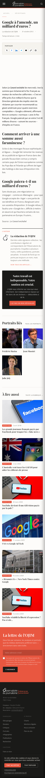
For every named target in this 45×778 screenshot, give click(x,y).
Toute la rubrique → (34, 395)
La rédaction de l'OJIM (10, 31)
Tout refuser (30, 765)
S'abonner (10, 669)
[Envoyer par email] (26, 50)
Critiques (6, 728)
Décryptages (20, 13)
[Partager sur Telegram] (21, 50)
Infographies (7, 734)
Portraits (6, 731)
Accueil (6, 13)
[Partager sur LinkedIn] (16, 50)
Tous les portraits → (34, 324)
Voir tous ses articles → (21, 265)
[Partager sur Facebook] (12, 50)
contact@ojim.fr (17, 710)
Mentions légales (30, 724)
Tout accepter (12, 765)
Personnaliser (10, 770)
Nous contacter (29, 728)
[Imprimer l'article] (36, 50)
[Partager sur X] (7, 50)
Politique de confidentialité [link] (15, 773)
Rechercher (7, 741)
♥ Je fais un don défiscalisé (22, 303)
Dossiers (6, 724)
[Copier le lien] (31, 50)
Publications (7, 738)
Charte (26, 721)
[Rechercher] (41, 4)
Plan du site (28, 731)
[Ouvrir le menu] (4, 4)
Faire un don (7, 751)
